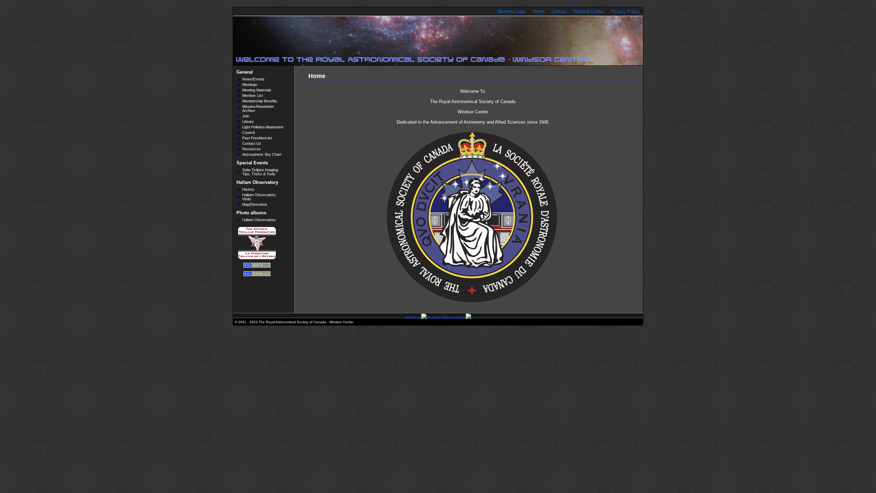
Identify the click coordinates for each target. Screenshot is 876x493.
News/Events (253, 79)
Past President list (257, 138)
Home (538, 11)
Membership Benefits (259, 101)
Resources (251, 149)
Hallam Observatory (259, 220)
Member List (252, 95)
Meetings (249, 85)
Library (248, 121)
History (248, 189)
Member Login (512, 11)
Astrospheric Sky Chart (261, 154)
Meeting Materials (256, 90)
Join (245, 116)
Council (248, 132)
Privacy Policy (625, 11)
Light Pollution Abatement (262, 127)
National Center (589, 11)
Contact (559, 11)
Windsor (412, 317)
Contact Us (251, 143)
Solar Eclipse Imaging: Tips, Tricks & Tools (260, 172)
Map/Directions (254, 204)
